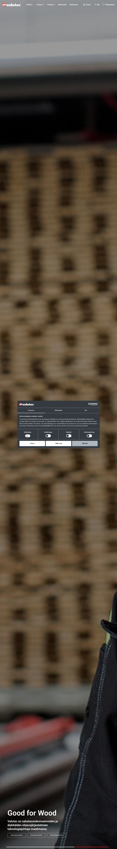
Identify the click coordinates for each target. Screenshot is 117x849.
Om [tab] (86, 410)
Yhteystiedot (109, 5)
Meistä (29, 5)
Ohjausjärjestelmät (56, 835)
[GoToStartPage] (11, 5)
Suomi (88, 5)
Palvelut (50, 5)
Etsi (98, 5)
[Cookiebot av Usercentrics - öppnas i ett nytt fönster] (90, 404)
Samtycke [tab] (31, 410)
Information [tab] (58, 410)
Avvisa (32, 443)
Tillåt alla (85, 443)
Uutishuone (73, 5)
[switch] (48, 435)
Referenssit (62, 5)
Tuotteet (39, 5)
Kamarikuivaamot (36, 835)
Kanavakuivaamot (17, 835)
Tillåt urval (58, 443)
